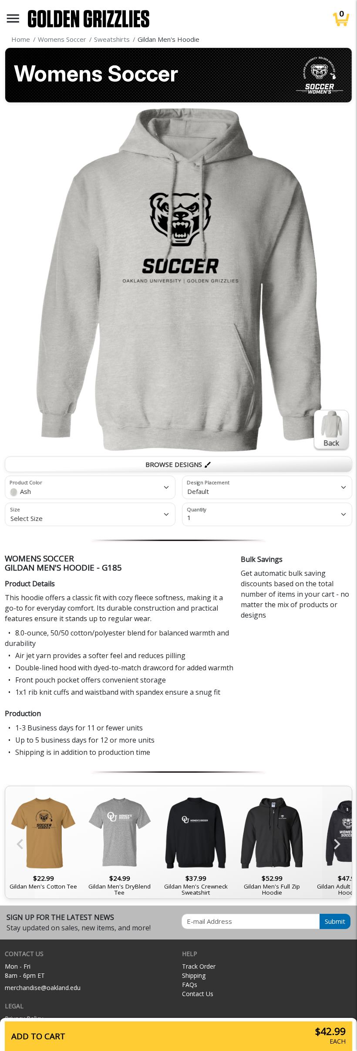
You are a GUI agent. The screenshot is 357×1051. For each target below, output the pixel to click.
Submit (335, 921)
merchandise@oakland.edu (43, 987)
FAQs (189, 984)
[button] (13, 18)
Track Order (199, 966)
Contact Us (197, 994)
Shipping (193, 975)
